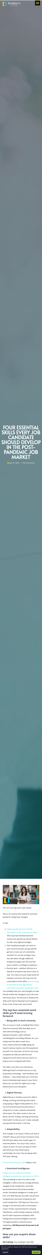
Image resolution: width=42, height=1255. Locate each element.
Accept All (36, 1252)
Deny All (5, 1252)
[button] (37, 3)
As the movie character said (14, 1162)
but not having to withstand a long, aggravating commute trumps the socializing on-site (23, 984)
